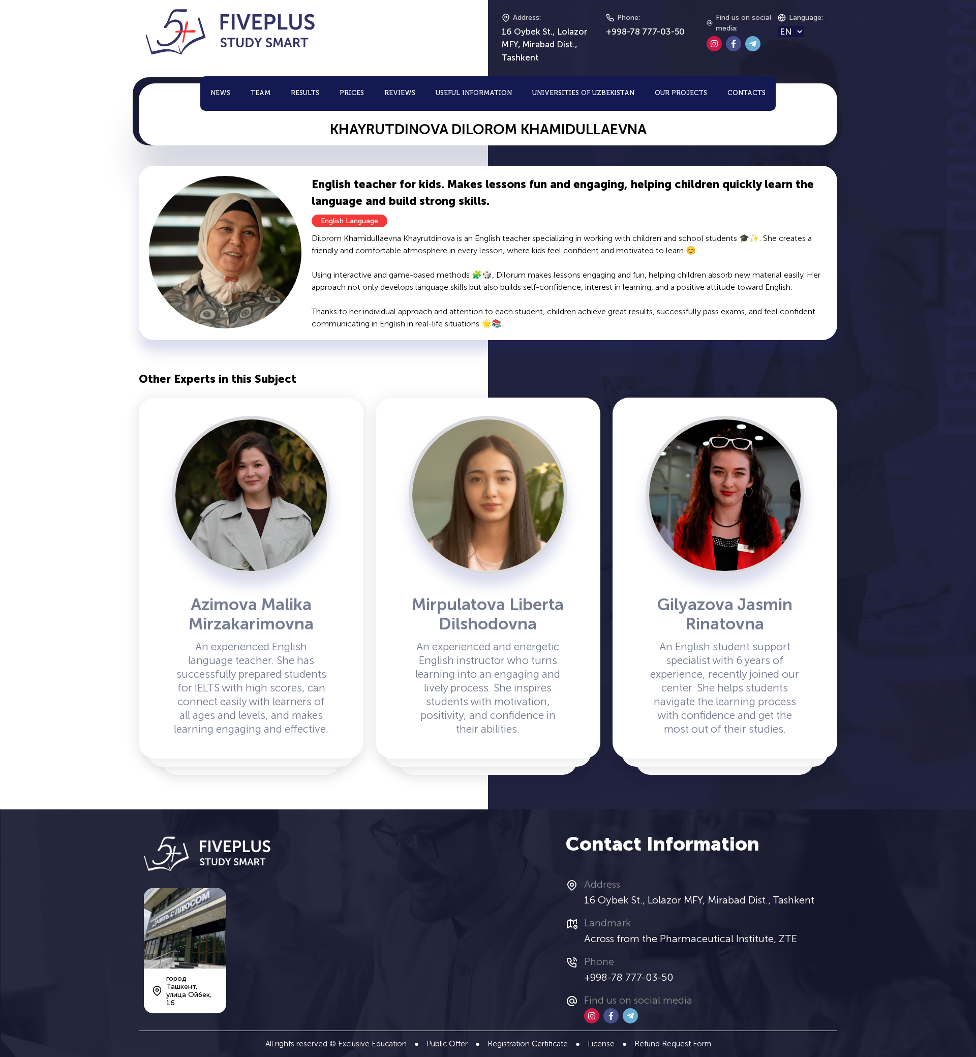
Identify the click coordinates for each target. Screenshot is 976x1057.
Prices (352, 93)
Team (260, 93)
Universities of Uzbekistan (583, 93)
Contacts (746, 93)
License (601, 1043)
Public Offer (447, 1043)
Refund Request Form (672, 1043)
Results (305, 93)
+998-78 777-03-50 (645, 31)
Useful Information (474, 93)
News (220, 93)
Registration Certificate (527, 1043)
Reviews (399, 93)
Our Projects (681, 93)
